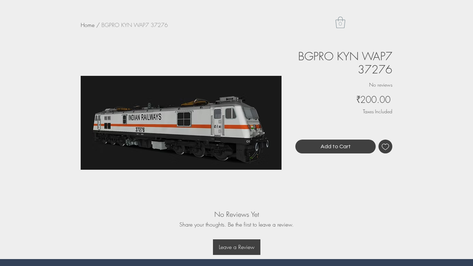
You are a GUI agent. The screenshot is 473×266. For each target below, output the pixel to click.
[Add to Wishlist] (385, 146)
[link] (340, 22)
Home (88, 25)
